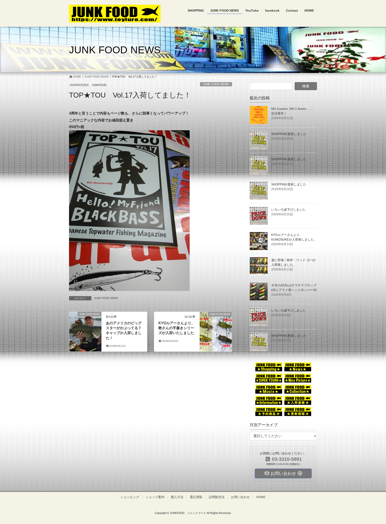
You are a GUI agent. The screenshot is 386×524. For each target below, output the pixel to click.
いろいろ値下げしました (288, 209)
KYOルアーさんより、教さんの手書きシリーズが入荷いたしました (176, 328)
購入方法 (177, 497)
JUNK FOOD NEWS (216, 84)
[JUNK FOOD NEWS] (85, 325)
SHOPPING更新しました (288, 134)
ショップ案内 (155, 497)
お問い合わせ (240, 497)
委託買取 (196, 497)
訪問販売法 (216, 497)
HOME (261, 497)
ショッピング (129, 497)
